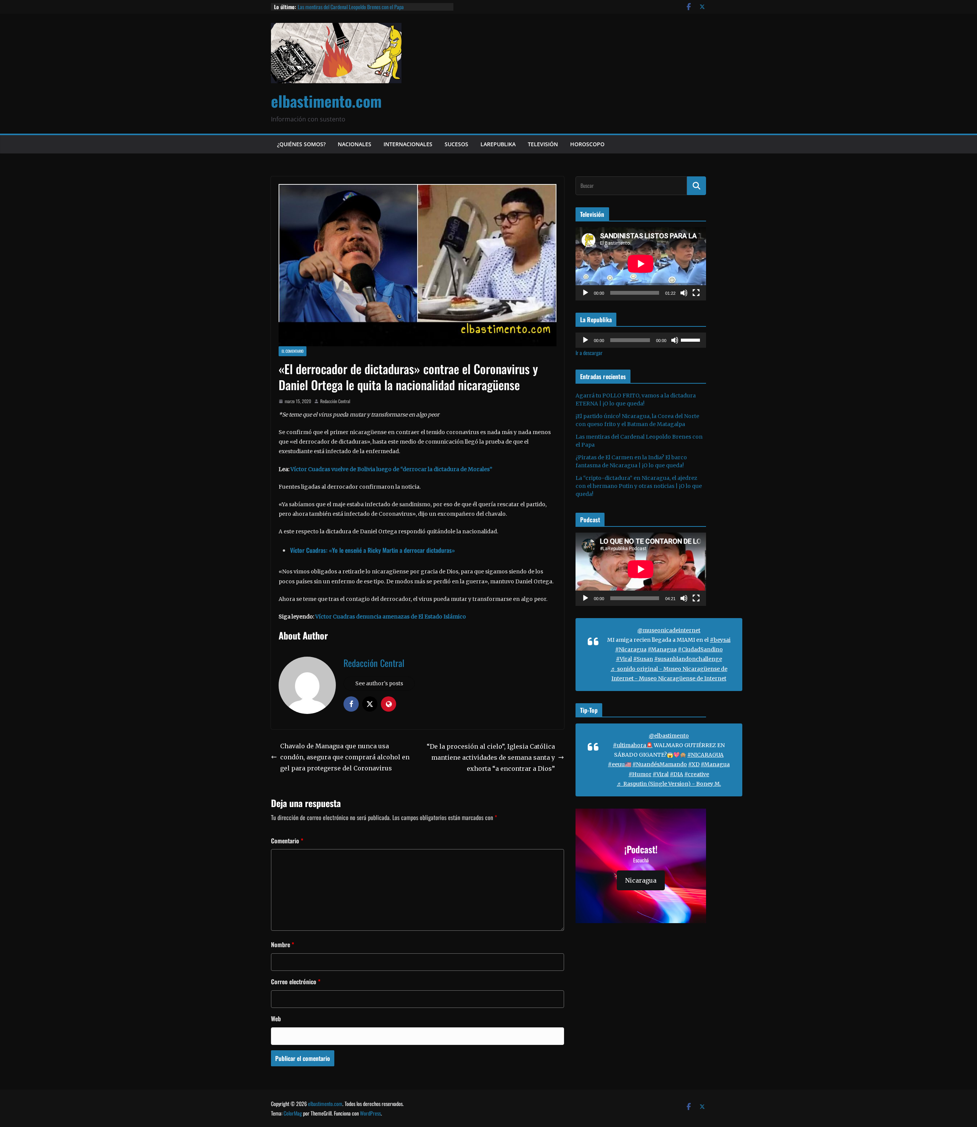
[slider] (691, 339)
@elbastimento (669, 735)
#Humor (640, 774)
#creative (696, 774)
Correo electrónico (296, 981)
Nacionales (354, 144)
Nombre (282, 944)
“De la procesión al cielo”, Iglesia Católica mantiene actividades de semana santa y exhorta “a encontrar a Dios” (491, 757)
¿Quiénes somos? (301, 144)
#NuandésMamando (659, 764)
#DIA (676, 774)
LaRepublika (498, 144)
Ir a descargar (589, 353)
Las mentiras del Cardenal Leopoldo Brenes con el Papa (351, 7)
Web (276, 1018)
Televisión (543, 144)
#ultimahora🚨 (633, 745)
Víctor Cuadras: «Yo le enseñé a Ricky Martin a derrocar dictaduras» (372, 550)
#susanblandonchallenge (688, 659)
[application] (641, 263)
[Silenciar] (684, 293)
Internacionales (408, 144)
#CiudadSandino (700, 649)
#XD (694, 764)
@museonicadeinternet (668, 630)
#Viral (624, 659)
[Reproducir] (585, 293)
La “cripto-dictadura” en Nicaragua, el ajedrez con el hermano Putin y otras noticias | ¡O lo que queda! (639, 486)
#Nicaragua (630, 649)
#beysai (720, 639)
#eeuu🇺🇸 (619, 764)
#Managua (662, 649)
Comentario (287, 840)
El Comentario (292, 351)
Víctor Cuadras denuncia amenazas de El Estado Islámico (390, 616)
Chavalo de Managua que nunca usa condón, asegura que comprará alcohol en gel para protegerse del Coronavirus (345, 757)
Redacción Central (335, 401)
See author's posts (379, 683)
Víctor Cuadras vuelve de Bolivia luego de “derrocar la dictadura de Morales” (391, 469)
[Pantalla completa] (696, 293)
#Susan (643, 659)
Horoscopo (587, 144)
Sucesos (456, 144)
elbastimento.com (326, 100)
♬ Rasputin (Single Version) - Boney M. (669, 783)
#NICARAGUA (705, 754)
